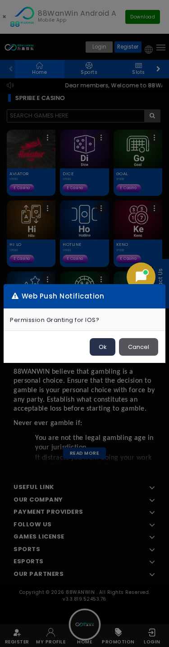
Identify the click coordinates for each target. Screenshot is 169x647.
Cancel (138, 347)
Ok (102, 347)
